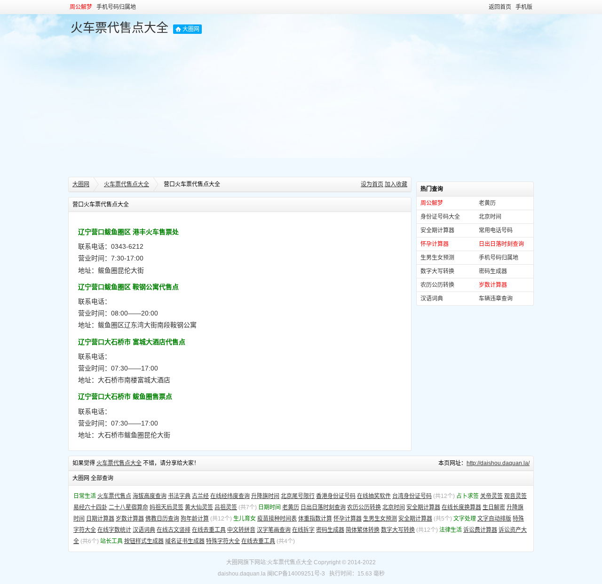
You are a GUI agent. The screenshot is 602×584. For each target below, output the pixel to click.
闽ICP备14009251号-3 (296, 573)
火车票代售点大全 (119, 28)
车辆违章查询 (496, 298)
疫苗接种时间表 (277, 518)
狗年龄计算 (195, 518)
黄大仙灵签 (199, 507)
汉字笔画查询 (274, 530)
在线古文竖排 (173, 530)
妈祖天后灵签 (166, 507)
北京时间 (490, 216)
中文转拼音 (241, 530)
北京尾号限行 (298, 496)
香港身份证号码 (336, 496)
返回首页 (500, 7)
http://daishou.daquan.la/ (498, 463)
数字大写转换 (437, 271)
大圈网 (190, 29)
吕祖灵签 (225, 507)
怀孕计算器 (347, 518)
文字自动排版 (494, 518)
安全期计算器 (437, 230)
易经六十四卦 (90, 507)
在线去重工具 (209, 530)
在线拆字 (303, 530)
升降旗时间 (265, 496)
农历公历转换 (437, 285)
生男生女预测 (437, 257)
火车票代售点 (114, 496)
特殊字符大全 (223, 541)
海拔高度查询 (149, 496)
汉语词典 (431, 298)
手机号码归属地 (116, 7)
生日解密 (494, 507)
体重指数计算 (315, 518)
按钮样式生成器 (144, 541)
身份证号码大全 (440, 216)
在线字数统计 (114, 530)
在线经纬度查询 (230, 496)
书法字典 (179, 496)
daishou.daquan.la (242, 573)
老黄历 (487, 203)
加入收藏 (396, 184)
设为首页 (372, 184)
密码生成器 (493, 271)
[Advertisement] (301, 106)
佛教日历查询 (162, 518)
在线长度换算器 (461, 507)
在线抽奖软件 (374, 496)
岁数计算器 (130, 518)
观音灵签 (515, 496)
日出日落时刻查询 (323, 507)
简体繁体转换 (363, 530)
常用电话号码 (496, 230)
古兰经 (200, 496)
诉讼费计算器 (480, 530)
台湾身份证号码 (412, 496)
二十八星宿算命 (128, 507)
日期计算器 (100, 518)
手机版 (523, 7)
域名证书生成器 (185, 541)
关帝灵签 (491, 496)
